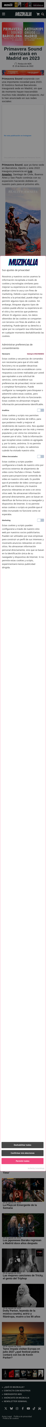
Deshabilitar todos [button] (22, 1145)
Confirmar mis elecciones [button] (22, 1153)
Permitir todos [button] (22, 1161)
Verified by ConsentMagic (36, 1168)
